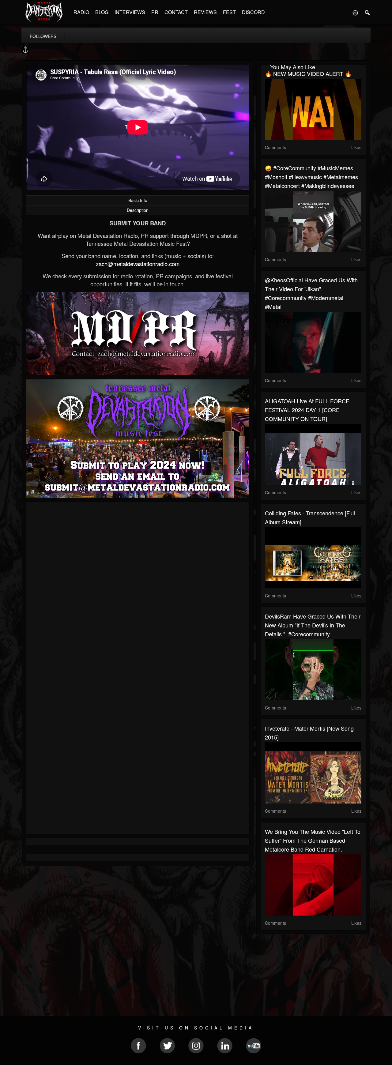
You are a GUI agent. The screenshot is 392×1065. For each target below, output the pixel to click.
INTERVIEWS (130, 12)
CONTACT (176, 12)
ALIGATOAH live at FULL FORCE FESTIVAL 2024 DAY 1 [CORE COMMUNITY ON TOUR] (307, 410)
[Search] (367, 12)
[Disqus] (138, 588)
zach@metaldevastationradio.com (138, 264)
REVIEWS (205, 12)
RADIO (81, 12)
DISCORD (253, 12)
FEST (229, 12)
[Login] (355, 12)
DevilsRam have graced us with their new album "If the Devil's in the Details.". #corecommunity (312, 625)
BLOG (101, 12)
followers (43, 36)
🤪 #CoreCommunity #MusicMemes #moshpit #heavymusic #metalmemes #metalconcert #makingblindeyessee (311, 177)
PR (154, 12)
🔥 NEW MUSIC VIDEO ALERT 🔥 (308, 73)
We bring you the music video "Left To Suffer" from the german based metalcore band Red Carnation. (312, 840)
